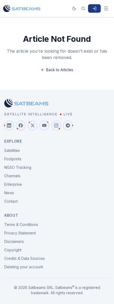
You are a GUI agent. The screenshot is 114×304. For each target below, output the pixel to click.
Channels (12, 176)
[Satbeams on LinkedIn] (9, 125)
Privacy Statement (20, 233)
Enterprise (13, 184)
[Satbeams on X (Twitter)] (32, 125)
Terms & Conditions (21, 224)
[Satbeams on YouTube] (44, 125)
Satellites (12, 150)
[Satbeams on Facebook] (20, 125)
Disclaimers (14, 241)
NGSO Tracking (17, 167)
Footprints (12, 159)
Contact (11, 201)
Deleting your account (23, 267)
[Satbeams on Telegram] (68, 125)
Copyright (12, 250)
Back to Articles (59, 69)
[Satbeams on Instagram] (56, 125)
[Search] (83, 8)
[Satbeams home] (21, 8)
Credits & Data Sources (24, 258)
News (9, 192)
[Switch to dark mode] (74, 8)
